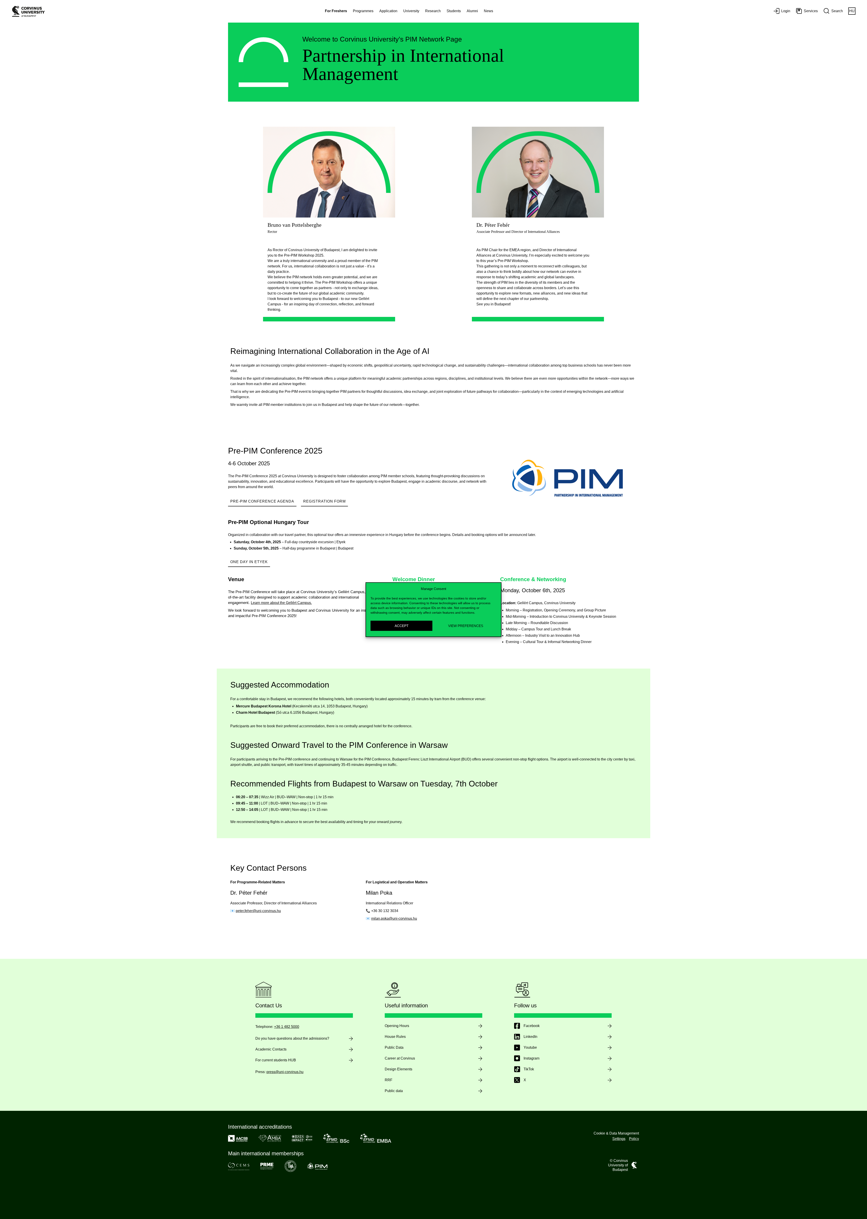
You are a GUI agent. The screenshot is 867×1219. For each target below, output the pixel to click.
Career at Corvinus (400, 1058)
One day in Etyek (249, 562)
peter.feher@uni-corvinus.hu (258, 911)
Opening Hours (397, 1026)
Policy (634, 1139)
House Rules (395, 1037)
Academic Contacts (271, 1049)
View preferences (465, 625)
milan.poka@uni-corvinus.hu (394, 918)
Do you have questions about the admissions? (292, 1038)
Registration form (324, 501)
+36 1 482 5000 (286, 1027)
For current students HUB (275, 1060)
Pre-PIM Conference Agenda (262, 501)
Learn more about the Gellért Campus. (281, 603)
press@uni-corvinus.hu (284, 1072)
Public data (394, 1091)
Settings (618, 1139)
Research (433, 11)
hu (852, 11)
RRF (388, 1080)
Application (388, 11)
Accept (401, 625)
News (488, 11)
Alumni (472, 11)
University (411, 11)
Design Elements (398, 1069)
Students (454, 11)
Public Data (394, 1047)
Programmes (363, 11)
